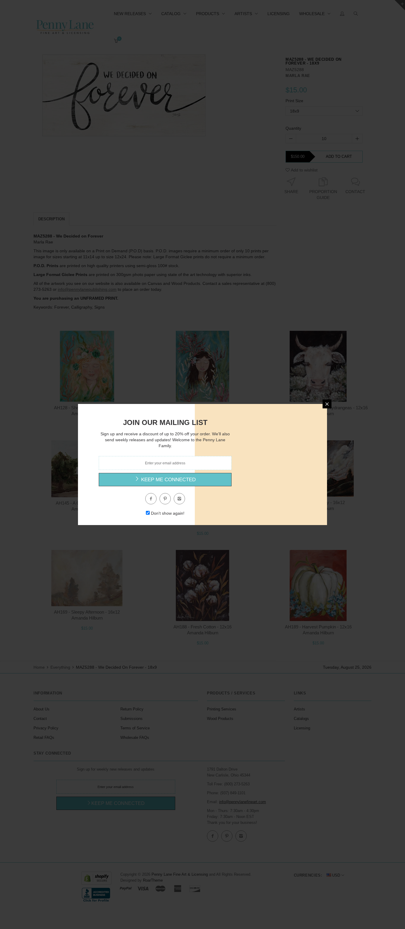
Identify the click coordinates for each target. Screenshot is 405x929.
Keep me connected (168, 479)
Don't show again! (167, 513)
